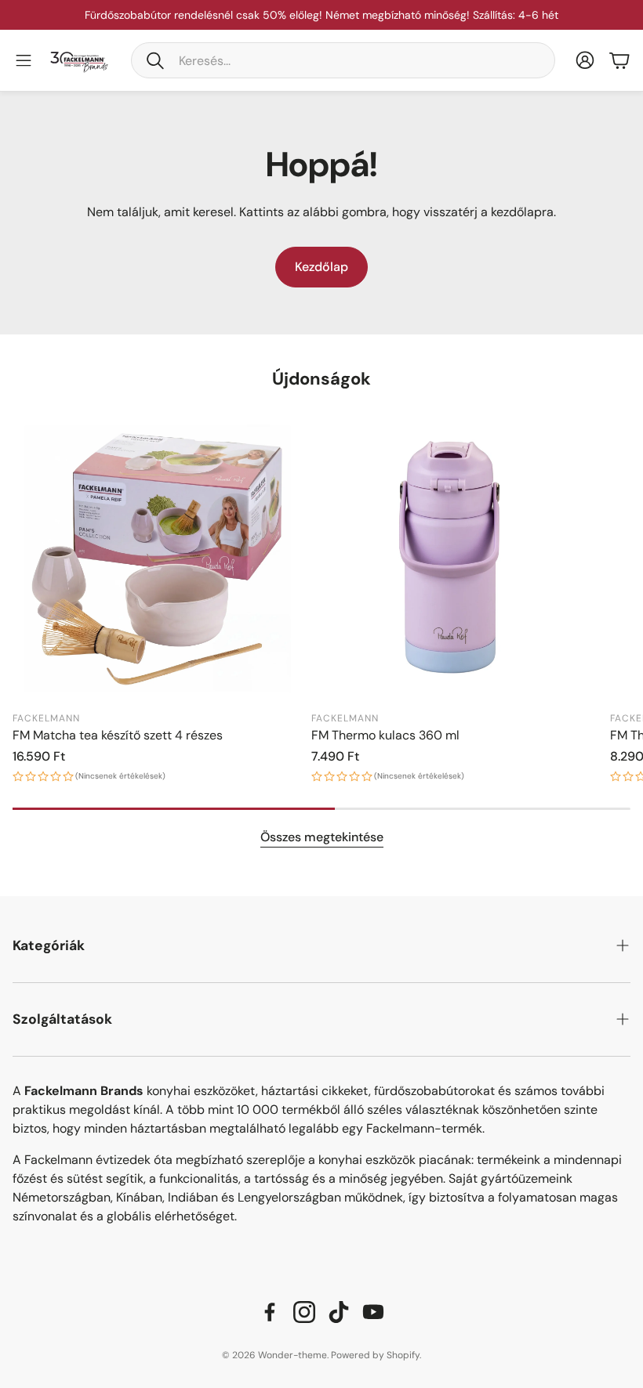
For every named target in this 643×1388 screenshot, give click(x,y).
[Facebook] (270, 1312)
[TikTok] (339, 1312)
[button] (343, 60)
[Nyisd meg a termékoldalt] (157, 558)
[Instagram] (304, 1312)
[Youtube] (373, 1312)
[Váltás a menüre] (24, 60)
